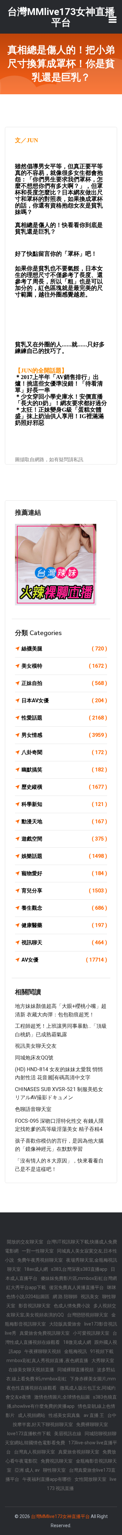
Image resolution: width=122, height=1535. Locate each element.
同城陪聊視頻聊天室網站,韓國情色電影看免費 (60, 1438)
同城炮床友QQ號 (34, 1058)
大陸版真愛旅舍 (65, 1324)
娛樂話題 (64, 856)
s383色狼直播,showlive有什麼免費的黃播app (62, 1401)
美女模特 (64, 666)
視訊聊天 (64, 942)
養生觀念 (64, 908)
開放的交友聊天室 (25, 1241)
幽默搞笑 (64, 770)
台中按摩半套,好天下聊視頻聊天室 (65, 1420)
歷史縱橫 (64, 787)
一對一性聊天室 (38, 1251)
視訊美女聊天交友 (36, 1046)
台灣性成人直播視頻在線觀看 (61, 1337)
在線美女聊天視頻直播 (31, 1369)
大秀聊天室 (102, 1360)
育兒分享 (64, 891)
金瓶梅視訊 (75, 1351)
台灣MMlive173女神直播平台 (60, 1516)
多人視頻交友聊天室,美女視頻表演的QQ (61, 1310)
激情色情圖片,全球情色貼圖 (62, 1397)
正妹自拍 (64, 683)
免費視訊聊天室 (57, 1461)
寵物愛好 (64, 873)
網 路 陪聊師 (65, 1296)
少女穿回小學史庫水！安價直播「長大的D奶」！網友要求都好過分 (61, 399)
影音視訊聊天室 (34, 1305)
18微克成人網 (77, 1342)
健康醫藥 (64, 925)
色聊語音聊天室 (33, 1109)
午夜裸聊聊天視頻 (42, 1351)
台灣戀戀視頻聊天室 (87, 1314)
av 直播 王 (94, 1415)
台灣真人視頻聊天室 (34, 1451)
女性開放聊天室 (90, 1479)
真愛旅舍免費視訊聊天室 (45, 1333)
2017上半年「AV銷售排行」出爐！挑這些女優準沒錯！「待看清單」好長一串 (59, 383)
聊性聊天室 (54, 1470)
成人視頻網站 (31, 1415)
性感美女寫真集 (64, 1415)
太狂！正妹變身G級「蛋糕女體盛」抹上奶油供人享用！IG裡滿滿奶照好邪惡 (59, 416)
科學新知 (64, 804)
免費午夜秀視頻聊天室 (40, 1260)
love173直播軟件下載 (29, 1433)
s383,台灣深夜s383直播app (79, 1269)
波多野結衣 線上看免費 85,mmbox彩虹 (60, 1374)
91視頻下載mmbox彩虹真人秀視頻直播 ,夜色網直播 (60, 1356)
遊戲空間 (64, 839)
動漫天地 (64, 821)
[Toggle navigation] (112, 19)
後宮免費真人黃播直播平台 (76, 1287)
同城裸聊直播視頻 (75, 1369)
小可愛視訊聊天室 (91, 1333)
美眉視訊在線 (67, 1433)
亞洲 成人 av (27, 1470)
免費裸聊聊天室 (92, 1424)
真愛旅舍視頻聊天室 (78, 1451)
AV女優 (64, 960)
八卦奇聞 (64, 752)
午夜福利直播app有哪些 (46, 1479)
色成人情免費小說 (72, 1305)
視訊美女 (90, 1296)
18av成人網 (36, 1269)
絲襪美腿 (64, 649)
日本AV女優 (64, 700)
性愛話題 (64, 718)
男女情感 (64, 735)
